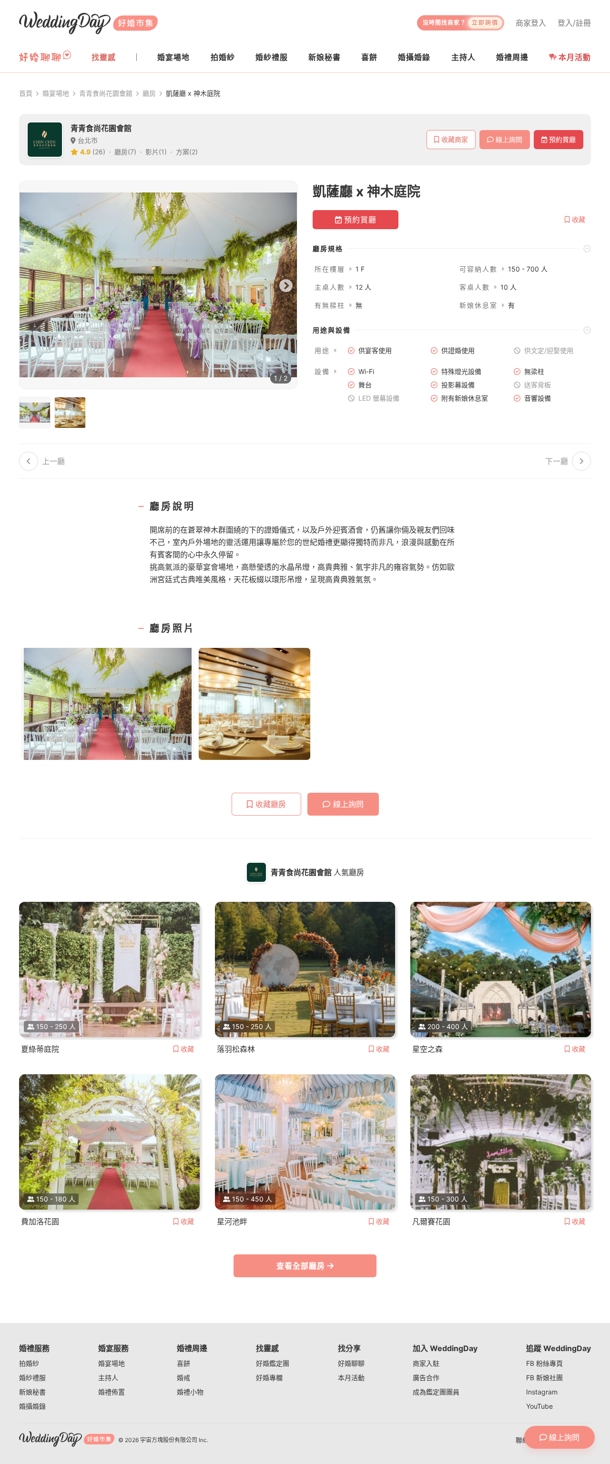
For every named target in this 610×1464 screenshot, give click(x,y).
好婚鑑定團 (272, 1363)
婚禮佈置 (111, 1392)
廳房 (149, 93)
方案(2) (187, 152)
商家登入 (531, 23)
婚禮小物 (190, 1392)
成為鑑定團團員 (436, 1392)
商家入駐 (426, 1363)
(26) (98, 152)
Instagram (542, 1392)
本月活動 (575, 57)
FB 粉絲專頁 (544, 1363)
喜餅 (183, 1363)
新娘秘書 (32, 1392)
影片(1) (156, 152)
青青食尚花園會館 (105, 93)
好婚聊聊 (351, 1363)
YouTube (539, 1406)
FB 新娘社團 (544, 1377)
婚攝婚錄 (32, 1406)
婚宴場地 (55, 93)
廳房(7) (125, 152)
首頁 (25, 93)
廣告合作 (426, 1377)
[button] (452, 248)
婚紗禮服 (32, 1377)
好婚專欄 (269, 1377)
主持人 (108, 1377)
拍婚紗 (29, 1363)
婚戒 (183, 1377)
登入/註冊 (574, 23)
